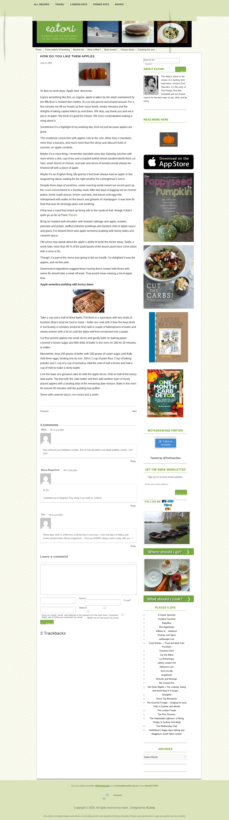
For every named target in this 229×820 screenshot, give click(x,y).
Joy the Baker (167, 655)
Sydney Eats (101, 5)
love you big (167, 671)
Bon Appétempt (166, 627)
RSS (168, 509)
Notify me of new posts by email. (103, 618)
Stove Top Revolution (166, 698)
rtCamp (150, 807)
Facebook (168, 501)
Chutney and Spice (166, 635)
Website (83, 608)
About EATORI (151, 786)
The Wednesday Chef (166, 726)
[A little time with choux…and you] (167, 575)
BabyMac (166, 623)
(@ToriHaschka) (102, 786)
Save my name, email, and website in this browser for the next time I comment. (80, 615)
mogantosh (166, 675)
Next (134, 411)
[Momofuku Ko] (167, 527)
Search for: (149, 59)
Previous (44, 411)
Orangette (166, 694)
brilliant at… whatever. (166, 631)
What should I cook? (165, 599)
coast (48, 190)
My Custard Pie (166, 683)
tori (43, 514)
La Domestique (166, 659)
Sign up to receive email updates (165, 477)
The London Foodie (166, 710)
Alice (43, 429)
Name (82, 598)
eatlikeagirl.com (166, 639)
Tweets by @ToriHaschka (165, 458)
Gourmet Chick (166, 651)
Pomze (73, 215)
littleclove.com (167, 667)
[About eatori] (151, 84)
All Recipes (41, 5)
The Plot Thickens (167, 714)
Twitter (168, 505)
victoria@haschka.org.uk (126, 786)
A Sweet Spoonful (166, 615)
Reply (133, 461)
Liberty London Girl (167, 663)
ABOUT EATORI (154, 69)
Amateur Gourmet (166, 619)
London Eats (78, 5)
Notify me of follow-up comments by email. (62, 617)
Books (119, 5)
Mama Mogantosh (50, 470)
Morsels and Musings (166, 679)
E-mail (127, 600)
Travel (59, 5)
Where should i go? (165, 552)
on (57, 430)
